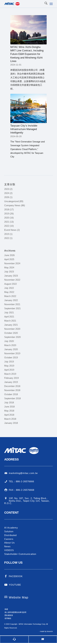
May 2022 (9, 292)
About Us (9, 542)
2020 (6, 217)
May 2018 (9, 410)
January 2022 (11, 300)
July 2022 (9, 288)
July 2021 (9, 312)
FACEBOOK (16, 576)
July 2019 (9, 361)
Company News (12, 205)
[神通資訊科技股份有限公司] (23, 4)
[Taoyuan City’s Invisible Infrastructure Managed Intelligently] (28, 108)
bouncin (50, 631)
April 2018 (9, 414)
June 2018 (9, 406)
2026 (6, 197)
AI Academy (11, 527)
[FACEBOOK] (5, 576)
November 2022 (12, 279)
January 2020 (11, 349)
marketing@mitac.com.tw (23, 473)
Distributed (10, 535)
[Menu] (51, 4)
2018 (6, 209)
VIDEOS (9, 550)
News (7, 546)
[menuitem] (44, 4)
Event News (10, 230)
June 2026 (9, 255)
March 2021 (10, 320)
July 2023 (9, 271)
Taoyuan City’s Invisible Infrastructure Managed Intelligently (23, 129)
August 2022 (10, 284)
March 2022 (10, 296)
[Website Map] (5, 597)
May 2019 (9, 365)
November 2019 (12, 353)
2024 (6, 193)
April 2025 (9, 259)
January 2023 (11, 275)
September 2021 (12, 308)
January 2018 (11, 423)
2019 (6, 213)
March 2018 (10, 419)
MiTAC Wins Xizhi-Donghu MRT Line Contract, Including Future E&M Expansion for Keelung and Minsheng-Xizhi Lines (26, 54)
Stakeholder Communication (20, 554)
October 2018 (11, 394)
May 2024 (9, 267)
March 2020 (10, 345)
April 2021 (9, 316)
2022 (6, 226)
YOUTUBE (15, 584)
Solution (8, 531)
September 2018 (12, 398)
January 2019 (11, 382)
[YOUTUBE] (5, 585)
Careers (8, 539)
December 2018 (12, 386)
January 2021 (11, 324)
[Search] (44, 4)
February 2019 (11, 378)
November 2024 (12, 263)
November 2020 (12, 329)
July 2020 (9, 341)
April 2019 (9, 369)
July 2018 (9, 402)
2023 (6, 189)
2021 (6, 221)
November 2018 (12, 390)
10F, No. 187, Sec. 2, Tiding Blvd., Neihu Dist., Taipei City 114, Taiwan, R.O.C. (27, 501)
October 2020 (11, 333)
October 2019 (11, 357)
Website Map (18, 597)
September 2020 (12, 337)
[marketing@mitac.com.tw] (5, 473)
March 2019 (10, 374)
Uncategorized (11, 201)
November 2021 (12, 304)
